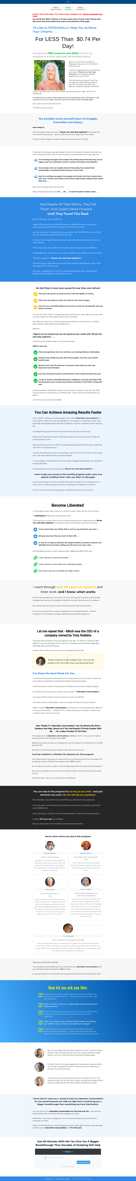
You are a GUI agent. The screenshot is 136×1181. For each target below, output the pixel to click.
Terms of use (59, 1178)
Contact (67, 1178)
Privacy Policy (49, 1178)
